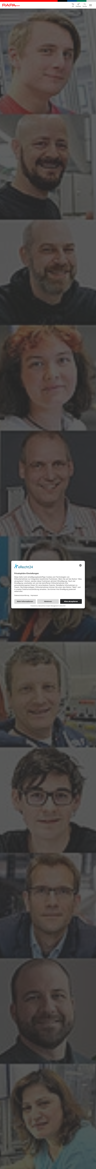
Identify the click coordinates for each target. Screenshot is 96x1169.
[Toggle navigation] (90, 5)
